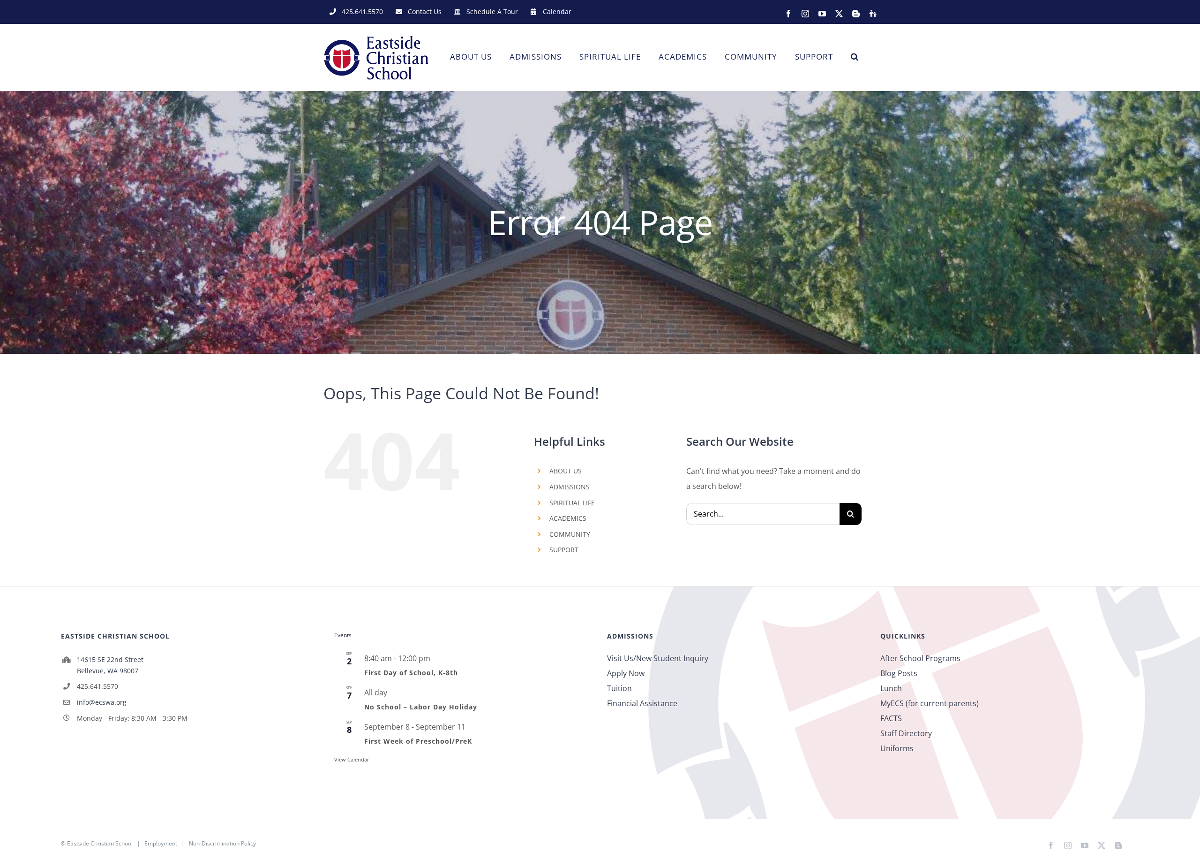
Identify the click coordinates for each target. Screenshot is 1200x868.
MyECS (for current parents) (929, 703)
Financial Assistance (642, 703)
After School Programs (920, 658)
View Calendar (351, 759)
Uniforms (897, 748)
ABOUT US (565, 470)
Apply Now (626, 673)
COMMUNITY (569, 534)
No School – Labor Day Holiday (420, 706)
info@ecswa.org (102, 702)
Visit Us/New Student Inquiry (657, 658)
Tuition (619, 688)
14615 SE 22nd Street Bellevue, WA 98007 (110, 665)
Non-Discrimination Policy (222, 843)
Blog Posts (898, 673)
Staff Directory (906, 733)
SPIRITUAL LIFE (572, 502)
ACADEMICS (567, 518)
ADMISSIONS (569, 486)
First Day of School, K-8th (411, 672)
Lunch (891, 688)
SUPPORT (563, 549)
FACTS (891, 718)
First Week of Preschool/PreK (418, 741)
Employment (160, 843)
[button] (855, 56)
